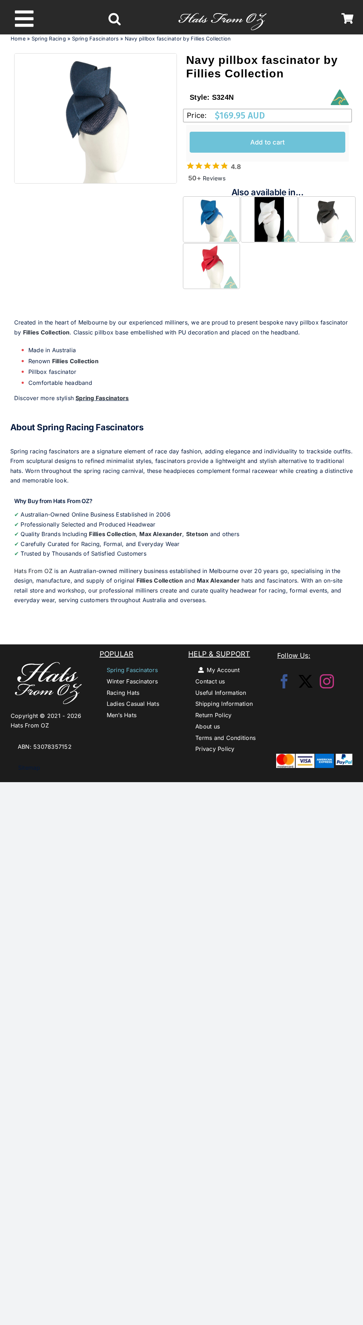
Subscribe (181, 705)
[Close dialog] (281, 621)
